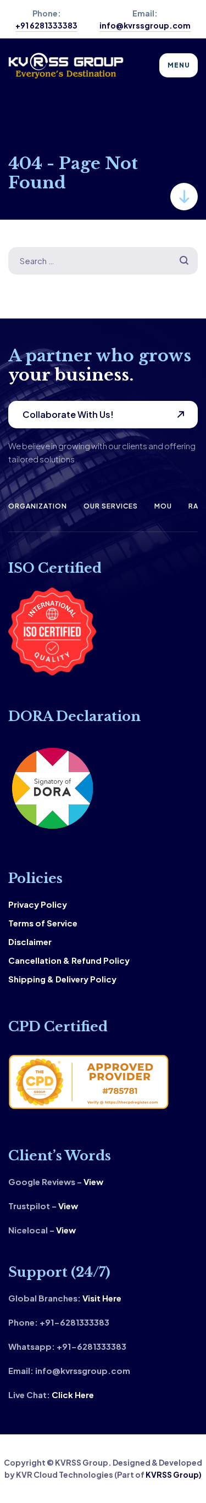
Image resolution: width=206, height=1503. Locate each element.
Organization (37, 506)
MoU (163, 506)
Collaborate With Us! (68, 414)
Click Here (73, 1394)
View (93, 1181)
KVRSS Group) (174, 1474)
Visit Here (101, 1298)
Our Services (110, 506)
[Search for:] (103, 260)
